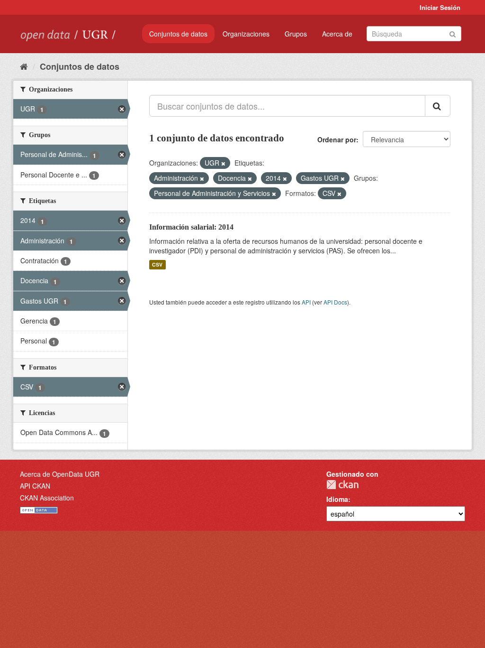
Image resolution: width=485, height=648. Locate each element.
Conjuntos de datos (178, 33)
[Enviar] (453, 33)
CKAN (342, 485)
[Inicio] (24, 66)
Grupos (296, 33)
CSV (157, 264)
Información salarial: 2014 (191, 227)
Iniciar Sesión (440, 7)
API (306, 302)
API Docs (335, 302)
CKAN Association (47, 497)
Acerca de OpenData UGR (59, 474)
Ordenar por (336, 139)
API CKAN (35, 486)
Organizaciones (246, 33)
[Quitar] (223, 163)
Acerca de (337, 33)
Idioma (337, 499)
